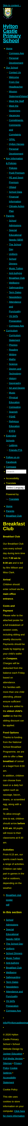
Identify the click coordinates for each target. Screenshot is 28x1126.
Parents (10, 511)
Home (9, 506)
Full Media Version (13, 1058)
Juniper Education (12, 1053)
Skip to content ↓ (12, 5)
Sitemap (7, 1063)
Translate (14, 499)
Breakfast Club (14, 515)
